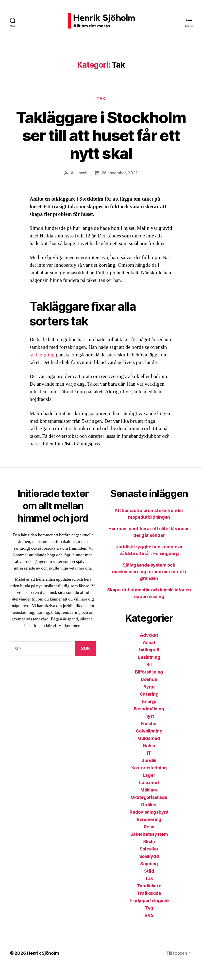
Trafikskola (149, 893)
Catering (149, 694)
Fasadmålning (149, 708)
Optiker (149, 804)
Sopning (149, 863)
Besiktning (149, 657)
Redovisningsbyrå (149, 812)
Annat (149, 642)
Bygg (149, 686)
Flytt (149, 716)
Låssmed (149, 782)
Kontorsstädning (149, 767)
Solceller (149, 848)
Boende (149, 679)
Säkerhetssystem (149, 834)
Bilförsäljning (149, 671)
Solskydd (149, 856)
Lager (149, 775)
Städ (149, 871)
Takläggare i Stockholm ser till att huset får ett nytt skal (101, 135)
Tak (101, 98)
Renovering (149, 819)
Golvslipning (149, 730)
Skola (149, 841)
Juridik (149, 760)
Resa (149, 826)
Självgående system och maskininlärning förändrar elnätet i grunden (149, 571)
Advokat (149, 635)
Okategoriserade (149, 797)
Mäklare (149, 789)
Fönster (149, 723)
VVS (148, 915)
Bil (149, 664)
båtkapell (149, 649)
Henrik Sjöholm (43, 953)
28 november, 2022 (120, 172)
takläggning (42, 355)
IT (149, 753)
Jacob (82, 172)
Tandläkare (149, 885)
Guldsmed (149, 738)
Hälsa (149, 745)
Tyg (149, 907)
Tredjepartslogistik (149, 900)
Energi (149, 701)
